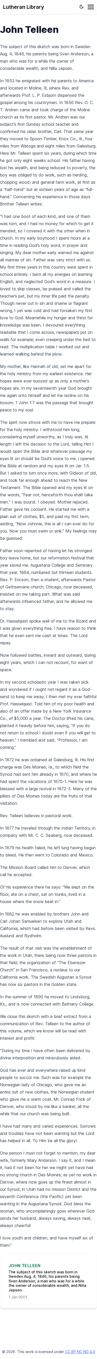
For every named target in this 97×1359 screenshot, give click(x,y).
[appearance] (81, 6)
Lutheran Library (23, 7)
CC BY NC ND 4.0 (80, 1351)
